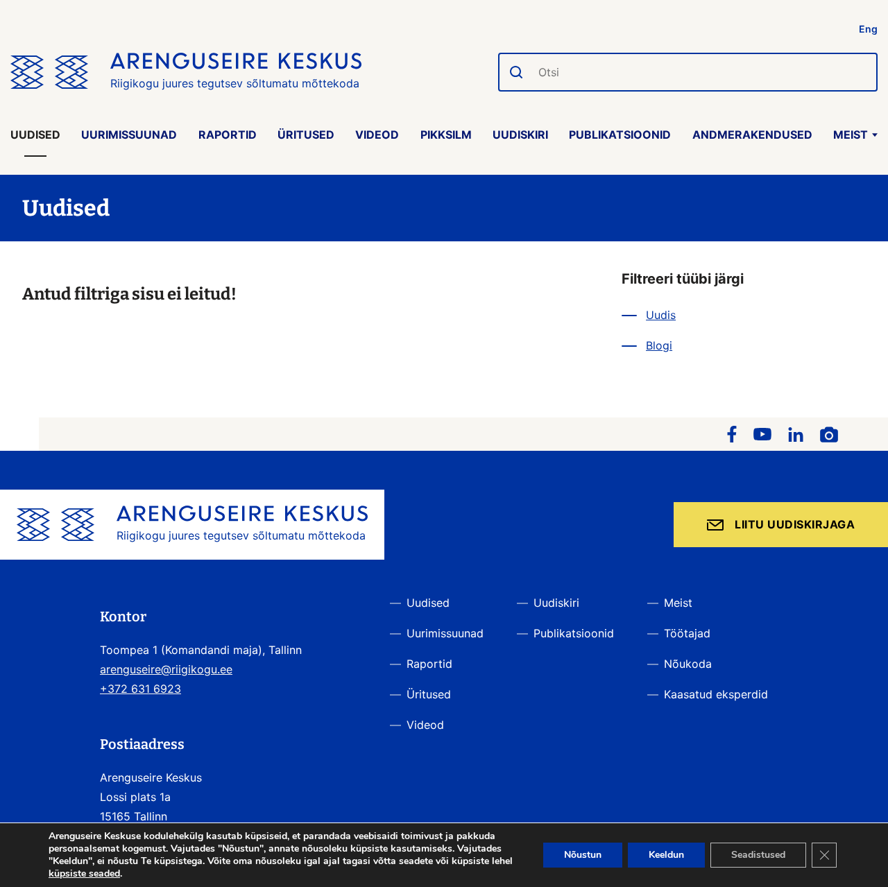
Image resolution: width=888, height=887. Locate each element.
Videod (377, 134)
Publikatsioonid (620, 134)
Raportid (227, 134)
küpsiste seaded (84, 874)
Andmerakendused (752, 134)
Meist (850, 134)
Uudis (661, 315)
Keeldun (666, 854)
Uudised (35, 134)
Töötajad (687, 633)
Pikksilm (446, 134)
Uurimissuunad (129, 134)
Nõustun (582, 854)
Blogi (659, 345)
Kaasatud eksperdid (716, 694)
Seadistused (758, 854)
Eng (868, 29)
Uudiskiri (520, 134)
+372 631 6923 (140, 689)
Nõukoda (688, 664)
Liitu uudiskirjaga (795, 524)
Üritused (306, 134)
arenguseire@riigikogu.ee (166, 669)
